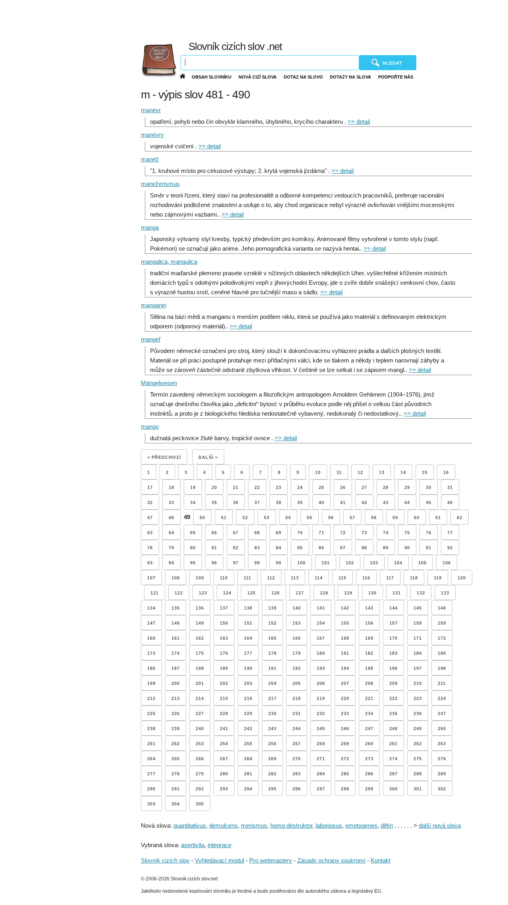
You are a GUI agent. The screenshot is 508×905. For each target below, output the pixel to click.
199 (151, 683)
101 (325, 562)
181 (345, 653)
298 (345, 788)
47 (150, 517)
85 (300, 547)
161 (175, 638)
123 (203, 593)
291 (175, 788)
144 (393, 608)
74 (386, 532)
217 (272, 698)
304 (175, 803)
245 (321, 728)
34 (193, 502)
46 (450, 502)
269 (272, 758)
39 (300, 502)
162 (200, 638)
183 (393, 653)
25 (321, 487)
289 (442, 773)
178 (272, 653)
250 (442, 728)
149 (200, 623)
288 (418, 773)
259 (345, 743)
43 (386, 502)
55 (309, 517)
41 (343, 502)
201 (200, 683)
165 (272, 638)
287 (393, 773)
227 (200, 713)
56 (331, 517)
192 (296, 668)
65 (193, 532)
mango (150, 426)
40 (321, 502)
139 (272, 608)
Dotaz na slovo (303, 77)
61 (438, 517)
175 (200, 653)
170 (393, 638)
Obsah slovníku (211, 77)
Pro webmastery (270, 860)
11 (339, 472)
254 (224, 743)
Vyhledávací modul (219, 860)
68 (257, 532)
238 (151, 728)
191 (272, 668)
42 (364, 502)
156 (369, 623)
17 (150, 487)
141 (321, 608)
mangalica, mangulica (169, 261)
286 (369, 773)
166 (296, 638)
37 (257, 502)
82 (236, 547)
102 (350, 562)
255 (248, 743)
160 (151, 638)
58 (374, 517)
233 (345, 713)
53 (266, 517)
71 (321, 532)
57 (352, 517)
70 (300, 532)
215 (224, 698)
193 (321, 668)
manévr (151, 110)
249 (418, 728)
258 (321, 743)
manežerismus (160, 183)
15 (424, 472)
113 (295, 577)
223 (418, 698)
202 (224, 683)
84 (278, 547)
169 (369, 638)
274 (393, 758)
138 (248, 608)
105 (422, 562)
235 (393, 713)
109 (200, 577)
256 (272, 743)
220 (345, 698)
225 (151, 713)
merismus (254, 825)
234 (369, 713)
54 (288, 517)
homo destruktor (291, 825)
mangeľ (150, 339)
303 (151, 803)
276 (442, 758)
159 (442, 623)
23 (278, 487)
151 (248, 623)
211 (442, 683)
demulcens (223, 825)
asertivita (192, 845)
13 (382, 472)
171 (418, 638)
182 (369, 653)
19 (193, 487)
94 (171, 562)
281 (248, 773)
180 (321, 653)
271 (321, 758)
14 (403, 472)
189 (224, 668)
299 (369, 788)
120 (462, 577)
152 (272, 623)
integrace (219, 845)
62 (459, 517)
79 (171, 547)
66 (214, 532)
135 (175, 608)
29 (407, 487)
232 (321, 713)
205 (296, 683)
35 (214, 502)
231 (296, 713)
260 (369, 743)
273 (369, 758)
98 (257, 562)
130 (372, 593)
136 (200, 608)
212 (151, 698)
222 (393, 698)
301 (418, 788)
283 (296, 773)
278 (175, 773)
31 (450, 487)
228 (224, 713)
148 (175, 623)
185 (442, 653)
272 (345, 758)
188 (200, 668)
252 (175, 743)
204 (272, 683)
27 (364, 487)
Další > (208, 457)
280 (224, 773)
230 (272, 713)
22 (257, 487)
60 (416, 517)
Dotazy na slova (350, 77)
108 (175, 577)
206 (321, 683)
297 (321, 788)
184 (418, 653)
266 (200, 758)
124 (227, 593)
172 (442, 638)
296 (296, 788)
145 (418, 608)
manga (150, 227)
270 (296, 758)
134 (151, 608)
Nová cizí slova (258, 77)
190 (248, 668)
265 (175, 758)
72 (343, 532)
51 (224, 517)
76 (428, 532)
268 (248, 758)
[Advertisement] (323, 20)
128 (324, 593)
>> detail (359, 121)
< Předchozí (164, 457)
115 (342, 577)
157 (393, 623)
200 (175, 683)
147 (151, 623)
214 (200, 698)
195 (369, 668)
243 (272, 728)
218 (296, 698)
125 (251, 593)
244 (296, 728)
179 (296, 653)
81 (214, 547)
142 (345, 608)
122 (179, 593)
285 (345, 773)
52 (245, 517)
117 (390, 577)
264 (151, 758)
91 (428, 547)
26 (343, 487)
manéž (150, 159)
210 (418, 683)
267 (224, 758)
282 (272, 773)
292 (200, 788)
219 (321, 698)
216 (248, 698)
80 (193, 547)
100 (301, 562)
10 (318, 472)
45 (428, 502)
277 (151, 773)
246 (345, 728)
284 (321, 773)
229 (248, 713)
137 (224, 608)
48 (171, 517)
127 (300, 593)
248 (393, 728)
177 (248, 653)
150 (224, 623)
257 (296, 743)
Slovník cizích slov (165, 860)
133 (445, 593)
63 (150, 532)
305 (200, 803)
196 (393, 668)
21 (236, 487)
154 (321, 623)
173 (151, 653)
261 (393, 743)
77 (450, 532)
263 (442, 743)
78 (150, 547)
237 (442, 713)
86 (321, 547)
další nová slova (440, 825)
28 (386, 487)
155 (345, 623)
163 (224, 638)
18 (171, 487)
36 (236, 502)
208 (369, 683)
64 (171, 532)
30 (428, 487)
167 (321, 638)
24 (300, 487)
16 (446, 472)
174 (175, 653)
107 (151, 577)
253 (200, 743)
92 (450, 547)
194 (345, 668)
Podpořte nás (395, 77)
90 (407, 547)
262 (418, 743)
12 (360, 472)
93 (150, 562)
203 (248, 683)
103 (374, 562)
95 (193, 562)
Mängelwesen (159, 383)
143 (369, 608)
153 (296, 623)
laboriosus (329, 825)
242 (248, 728)
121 (154, 593)
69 (278, 532)
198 (442, 668)
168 (345, 638)
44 (407, 502)
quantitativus (189, 825)
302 (442, 788)
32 (150, 502)
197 (418, 668)
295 (272, 788)
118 (414, 577)
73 (364, 532)
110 (224, 577)
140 (296, 608)
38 (278, 502)
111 (247, 577)
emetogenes (361, 825)
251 (151, 743)
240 (200, 728)
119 (438, 577)
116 (366, 577)
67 (236, 532)
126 (275, 593)
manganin (153, 305)
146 (442, 608)
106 (447, 562)
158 (418, 623)
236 (418, 713)
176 (224, 653)
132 (421, 593)
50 (202, 517)
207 (345, 683)
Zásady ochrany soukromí (331, 860)
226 (175, 713)
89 (386, 547)
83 (257, 547)
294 (248, 788)
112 (271, 577)
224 (442, 698)
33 (171, 502)
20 (214, 487)
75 (407, 532)
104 (398, 562)
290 (151, 788)
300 (393, 788)
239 (175, 728)
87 (343, 547)
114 (319, 577)
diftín (387, 825)
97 (236, 562)
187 (175, 668)
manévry (152, 134)
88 (364, 547)
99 (278, 562)
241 (224, 728)
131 (397, 593)
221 (369, 698)
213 (175, 698)
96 (214, 562)
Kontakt (381, 860)
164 (248, 638)
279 (200, 773)
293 (224, 788)
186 (151, 668)
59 (395, 517)
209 (393, 683)
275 (418, 758)
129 (348, 593)
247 (369, 728)
